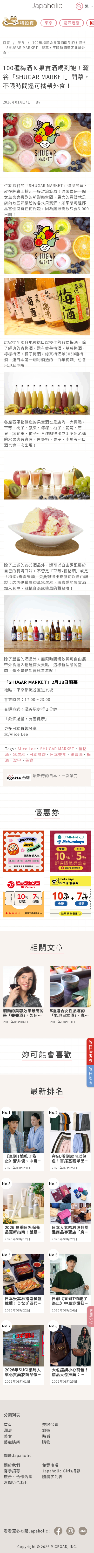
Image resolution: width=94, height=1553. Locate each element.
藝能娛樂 (12, 1442)
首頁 (6, 42)
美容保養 (50, 1424)
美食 (21, 42)
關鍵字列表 (52, 1476)
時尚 (46, 1436)
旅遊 (46, 1430)
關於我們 (12, 1465)
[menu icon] (5, 6)
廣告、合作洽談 (18, 1476)
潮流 (8, 1430)
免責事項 (50, 1465)
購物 (46, 1442)
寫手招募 (12, 1471)
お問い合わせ (16, 1482)
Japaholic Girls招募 (61, 1471)
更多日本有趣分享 (20, 728)
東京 (49, 23)
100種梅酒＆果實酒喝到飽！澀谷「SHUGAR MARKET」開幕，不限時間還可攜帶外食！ (44, 47)
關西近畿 (71, 23)
